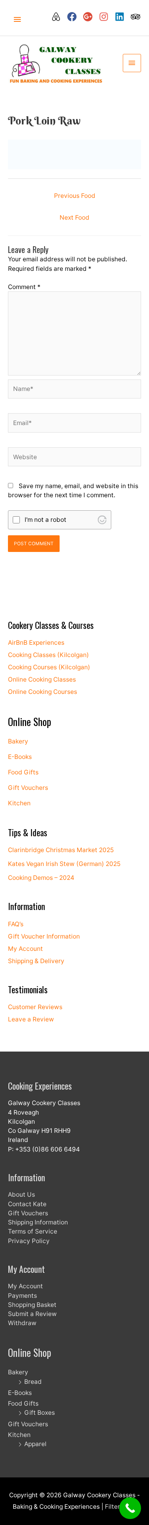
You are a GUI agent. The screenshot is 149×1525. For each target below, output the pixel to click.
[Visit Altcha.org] (102, 519)
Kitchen (19, 803)
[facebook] (74, 16)
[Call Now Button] (130, 1508)
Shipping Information (38, 1222)
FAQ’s (15, 924)
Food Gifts (23, 772)
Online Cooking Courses (42, 691)
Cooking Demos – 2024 (41, 877)
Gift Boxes (39, 1412)
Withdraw (22, 1323)
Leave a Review (31, 1019)
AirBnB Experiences (36, 642)
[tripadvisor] (136, 16)
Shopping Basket (32, 1305)
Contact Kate (27, 1204)
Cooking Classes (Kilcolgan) (48, 655)
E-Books (20, 757)
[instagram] (106, 16)
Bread (33, 1381)
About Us (21, 1194)
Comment (24, 287)
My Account (25, 948)
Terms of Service (32, 1231)
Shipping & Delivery (36, 961)
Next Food (74, 217)
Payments (22, 1295)
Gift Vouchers (28, 787)
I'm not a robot (45, 519)
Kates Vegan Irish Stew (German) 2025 (64, 864)
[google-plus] (90, 16)
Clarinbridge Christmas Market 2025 (61, 850)
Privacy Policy (29, 1241)
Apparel (35, 1444)
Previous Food (74, 195)
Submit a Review (32, 1314)
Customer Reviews (35, 1007)
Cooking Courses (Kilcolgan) (49, 667)
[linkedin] (122, 16)
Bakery (18, 741)
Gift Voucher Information (44, 936)
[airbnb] (58, 16)
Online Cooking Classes (42, 679)
